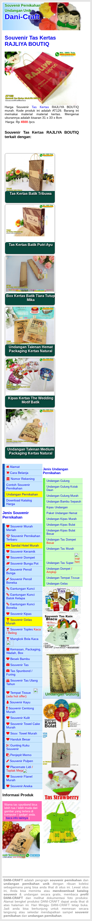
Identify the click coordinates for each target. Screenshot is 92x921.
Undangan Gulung (57, 481)
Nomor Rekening (23, 479)
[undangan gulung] (62, 698)
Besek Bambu (20, 659)
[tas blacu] (62, 650)
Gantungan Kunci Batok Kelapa (20, 596)
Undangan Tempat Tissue (62, 577)
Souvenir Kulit (20, 718)
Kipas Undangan (57, 507)
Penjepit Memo (20, 755)
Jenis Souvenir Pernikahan (15, 515)
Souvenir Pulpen (21, 761)
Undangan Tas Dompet (61, 539)
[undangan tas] (62, 612)
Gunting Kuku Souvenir (17, 747)
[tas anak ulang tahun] (62, 842)
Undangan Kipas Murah (61, 519)
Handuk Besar (20, 739)
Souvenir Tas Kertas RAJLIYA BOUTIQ (30, 41)
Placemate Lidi (20, 767)
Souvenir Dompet (22, 557)
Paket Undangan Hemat (61, 513)
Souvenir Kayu (20, 702)
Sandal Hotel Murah (25, 545)
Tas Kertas (40, 107)
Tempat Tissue (20, 692)
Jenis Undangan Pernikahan (55, 471)
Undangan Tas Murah (60, 548)
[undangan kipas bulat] (62, 728)
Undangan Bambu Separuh (63, 501)
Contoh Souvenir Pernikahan (18, 486)
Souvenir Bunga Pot (24, 563)
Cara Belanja (19, 473)
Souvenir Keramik (22, 551)
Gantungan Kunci (22, 588)
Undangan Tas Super (59, 563)
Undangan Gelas (57, 583)
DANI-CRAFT (60, 905)
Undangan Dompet (58, 568)
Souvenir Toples (21, 629)
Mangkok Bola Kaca (24, 639)
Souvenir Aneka (21, 786)
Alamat (15, 467)
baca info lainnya (17, 818)
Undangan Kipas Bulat (60, 524)
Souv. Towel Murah (23, 733)
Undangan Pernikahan (22, 494)
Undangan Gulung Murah (62, 495)
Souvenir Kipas (20, 613)
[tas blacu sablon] (62, 766)
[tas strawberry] (62, 799)
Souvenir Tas (19, 665)
